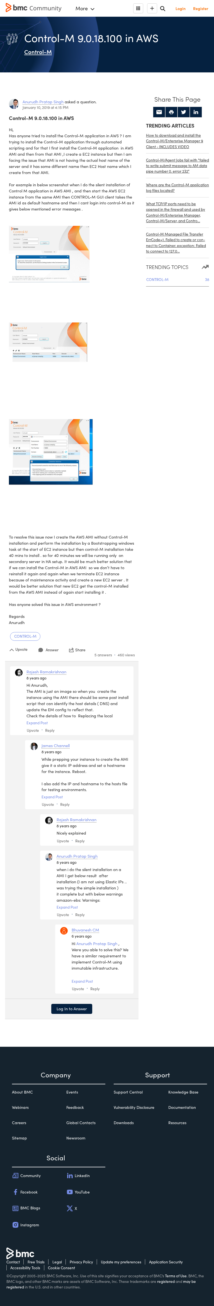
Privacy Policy (81, 1262)
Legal (57, 1262)
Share (80, 649)
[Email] (159, 112)
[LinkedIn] (196, 112)
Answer (52, 649)
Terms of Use (176, 1275)
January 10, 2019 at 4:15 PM (46, 107)
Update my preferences (121, 1262)
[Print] (171, 112)
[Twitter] (183, 112)
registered (166, 1281)
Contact (13, 1262)
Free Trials (36, 1262)
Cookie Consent (61, 1267)
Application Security (166, 1262)
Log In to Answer (72, 1008)
